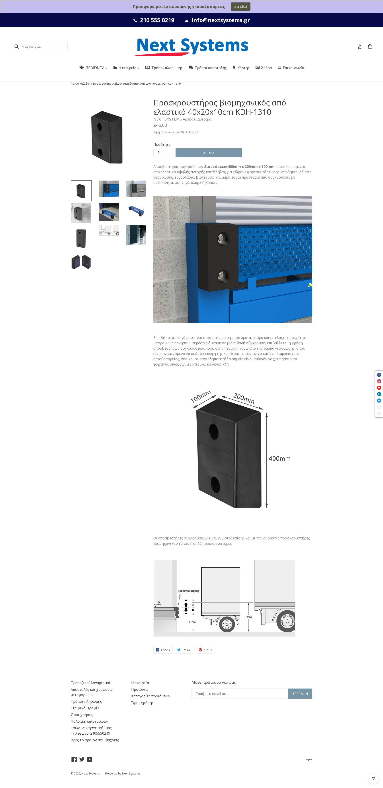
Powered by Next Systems (123, 773)
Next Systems (91, 773)
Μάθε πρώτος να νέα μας (214, 682)
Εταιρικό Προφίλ (85, 708)
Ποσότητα (161, 144)
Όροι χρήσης (82, 714)
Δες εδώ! (240, 6)
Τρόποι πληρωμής (86, 701)
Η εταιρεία (140, 682)
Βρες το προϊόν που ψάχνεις (95, 739)
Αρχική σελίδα (80, 84)
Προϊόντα (139, 689)
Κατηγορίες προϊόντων (150, 696)
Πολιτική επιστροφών (89, 721)
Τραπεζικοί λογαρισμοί (90, 682)
